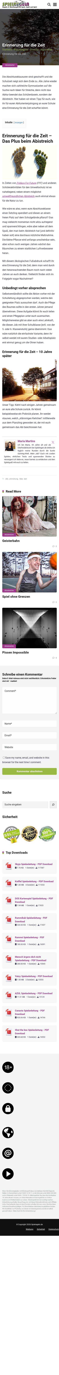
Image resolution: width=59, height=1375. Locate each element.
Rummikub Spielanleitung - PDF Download (31, 920)
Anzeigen (19, 122)
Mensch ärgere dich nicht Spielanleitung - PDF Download (30, 959)
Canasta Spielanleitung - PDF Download (30, 1012)
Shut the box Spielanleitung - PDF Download (32, 1032)
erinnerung (13, 479)
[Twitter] (53, 442)
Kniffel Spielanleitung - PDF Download (34, 881)
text (25, 479)
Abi (6, 479)
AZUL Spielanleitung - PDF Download (33, 993)
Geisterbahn (11, 541)
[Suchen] (53, 804)
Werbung (29, 1229)
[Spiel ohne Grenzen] (29, 572)
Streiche (34, 49)
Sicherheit (41, 1229)
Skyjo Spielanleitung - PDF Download (33, 864)
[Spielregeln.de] (19, 4)
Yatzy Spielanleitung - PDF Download (33, 976)
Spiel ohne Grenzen (16, 596)
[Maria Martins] (10, 451)
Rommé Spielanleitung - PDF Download (29, 939)
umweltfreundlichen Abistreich (18, 196)
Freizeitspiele (21, 49)
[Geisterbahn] (29, 516)
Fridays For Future (26, 183)
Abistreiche (46, 49)
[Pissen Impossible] (29, 628)
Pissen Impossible (15, 652)
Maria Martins (26, 441)
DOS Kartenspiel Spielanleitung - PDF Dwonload (34, 900)
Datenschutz (54, 1229)
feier (21, 479)
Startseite (7, 49)
